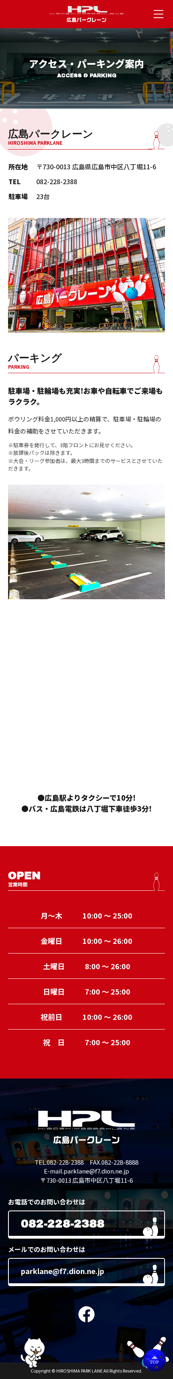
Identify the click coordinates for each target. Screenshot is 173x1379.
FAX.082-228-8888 (114, 1162)
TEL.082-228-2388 (59, 1162)
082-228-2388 (56, 181)
